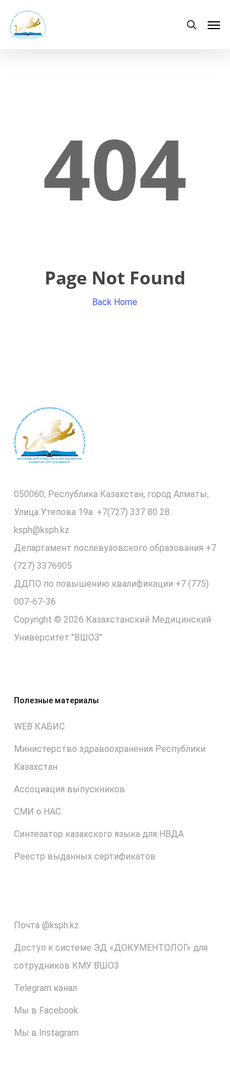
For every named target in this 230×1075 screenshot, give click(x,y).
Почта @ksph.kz (46, 925)
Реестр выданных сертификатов (85, 856)
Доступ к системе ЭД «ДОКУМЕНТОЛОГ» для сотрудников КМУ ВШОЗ (111, 956)
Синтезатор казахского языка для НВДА (99, 834)
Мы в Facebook (46, 1010)
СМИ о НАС (37, 811)
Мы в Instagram (46, 1032)
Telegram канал (45, 988)
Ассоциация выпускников (69, 789)
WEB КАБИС (39, 726)
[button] (214, 24)
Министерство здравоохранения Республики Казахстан (109, 758)
